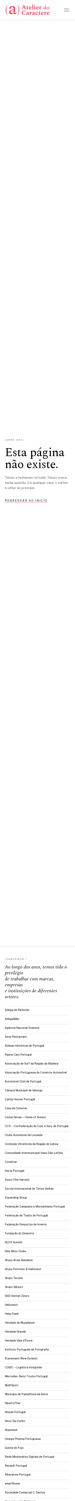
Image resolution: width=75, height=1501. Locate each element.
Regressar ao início (26, 500)
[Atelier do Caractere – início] (28, 10)
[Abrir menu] (66, 10)
